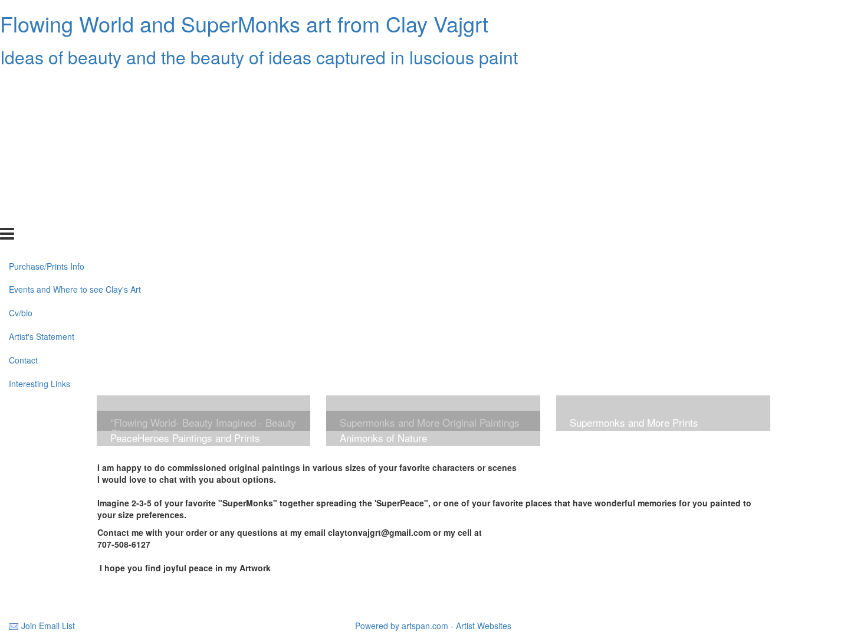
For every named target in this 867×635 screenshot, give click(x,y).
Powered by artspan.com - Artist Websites (433, 625)
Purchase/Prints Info (46, 96)
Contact (23, 191)
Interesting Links (39, 214)
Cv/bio (20, 143)
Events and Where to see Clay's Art (75, 120)
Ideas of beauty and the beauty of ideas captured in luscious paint (259, 57)
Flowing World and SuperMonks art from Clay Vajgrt (244, 23)
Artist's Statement (41, 167)
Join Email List (48, 625)
